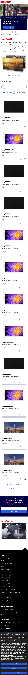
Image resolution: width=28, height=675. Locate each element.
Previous (1, 66)
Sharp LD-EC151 (6, 118)
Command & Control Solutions (9, 598)
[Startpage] (6, 2)
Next (26, 66)
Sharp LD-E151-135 (7, 438)
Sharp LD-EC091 (6, 182)
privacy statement (9, 659)
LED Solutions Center (7, 578)
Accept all (14, 664)
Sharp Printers (5, 625)
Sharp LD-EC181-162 (7, 342)
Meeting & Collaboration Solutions (10, 592)
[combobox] (14, 81)
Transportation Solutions (8, 589)
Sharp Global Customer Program (10, 612)
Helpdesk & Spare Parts (7, 558)
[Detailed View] (20, 92)
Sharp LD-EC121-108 (7, 246)
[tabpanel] (14, 17)
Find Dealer (4, 566)
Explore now (9, 27)
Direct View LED (5, 581)
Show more (14, 488)
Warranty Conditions (6, 569)
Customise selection (14, 673)
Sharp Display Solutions (7, 609)
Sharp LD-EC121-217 (7, 406)
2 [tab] (12, 32)
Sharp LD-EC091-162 (7, 150)
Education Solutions (6, 586)
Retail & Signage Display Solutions (10, 595)
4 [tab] (19, 32)
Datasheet (4, 123)
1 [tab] (9, 32)
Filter (3, 85)
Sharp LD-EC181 (6, 214)
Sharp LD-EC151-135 (7, 310)
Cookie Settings (5, 658)
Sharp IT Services (5, 628)
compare (23, 126)
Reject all (14, 668)
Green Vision (4, 601)
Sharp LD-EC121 (6, 374)
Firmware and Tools (6, 564)
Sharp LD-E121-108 (7, 470)
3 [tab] (16, 32)
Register (14, 511)
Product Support (5, 561)
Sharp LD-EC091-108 (7, 278)
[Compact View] (7, 92)
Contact (3, 615)
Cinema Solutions (6, 583)
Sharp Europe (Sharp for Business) (10, 622)
